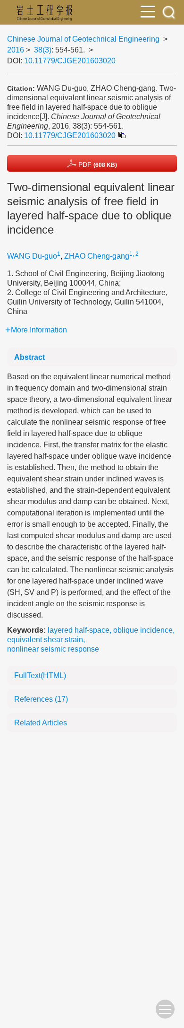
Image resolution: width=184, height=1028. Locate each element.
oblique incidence (143, 630)
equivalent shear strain (45, 640)
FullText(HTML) (40, 675)
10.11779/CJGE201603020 (70, 61)
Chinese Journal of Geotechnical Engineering (83, 39)
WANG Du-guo (32, 256)
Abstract (29, 357)
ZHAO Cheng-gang (96, 256)
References (41, 699)
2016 (15, 50)
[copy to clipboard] (121, 135)
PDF (96, 164)
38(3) (42, 50)
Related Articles (40, 723)
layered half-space (78, 630)
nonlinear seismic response (53, 649)
